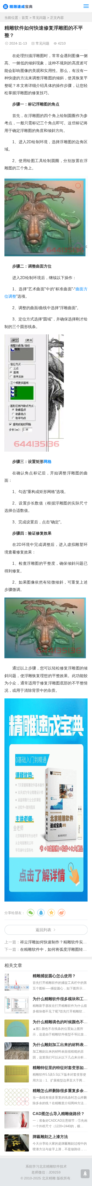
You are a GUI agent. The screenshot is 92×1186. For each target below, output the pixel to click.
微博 (61, 912)
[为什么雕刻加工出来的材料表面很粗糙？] (16, 1050)
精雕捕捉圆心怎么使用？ (54, 976)
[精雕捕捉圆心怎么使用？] (16, 982)
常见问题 (39, 18)
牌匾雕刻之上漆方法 (50, 1137)
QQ (41, 912)
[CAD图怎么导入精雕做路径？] (16, 1119)
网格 (48, 461)
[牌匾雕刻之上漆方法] (16, 1142)
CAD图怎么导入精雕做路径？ (59, 1114)
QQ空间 (51, 912)
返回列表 (43, 930)
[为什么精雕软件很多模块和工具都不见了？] (16, 1005)
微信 (30, 912)
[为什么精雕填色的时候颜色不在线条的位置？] (16, 1028)
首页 (25, 18)
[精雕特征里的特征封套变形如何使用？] (16, 1073)
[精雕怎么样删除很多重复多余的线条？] (16, 1096)
